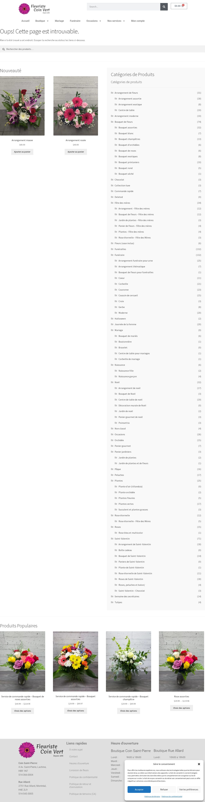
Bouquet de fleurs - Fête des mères (136, 214)
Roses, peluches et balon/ (132, 584)
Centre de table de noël (130, 399)
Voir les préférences (188, 789)
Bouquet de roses (127, 150)
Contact (73, 756)
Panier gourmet (123, 445)
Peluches (119, 474)
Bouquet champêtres (129, 138)
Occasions (92, 20)
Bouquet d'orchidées (129, 144)
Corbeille (123, 283)
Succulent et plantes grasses (133, 509)
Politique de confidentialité (172, 796)
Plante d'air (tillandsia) (130, 486)
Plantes (119, 480)
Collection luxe (122, 185)
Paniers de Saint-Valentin (132, 561)
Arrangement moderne (126, 115)
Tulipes (118, 602)
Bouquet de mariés (128, 335)
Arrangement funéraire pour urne (136, 260)
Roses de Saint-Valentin (131, 578)
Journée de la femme (125, 324)
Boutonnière (125, 341)
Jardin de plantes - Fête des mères (136, 220)
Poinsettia (124, 422)
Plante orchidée (127, 492)
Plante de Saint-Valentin (131, 567)
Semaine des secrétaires (127, 596)
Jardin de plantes (127, 457)
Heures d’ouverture (79, 763)
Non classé (120, 428)
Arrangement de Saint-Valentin (135, 544)
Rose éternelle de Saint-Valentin (135, 573)
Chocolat (119, 179)
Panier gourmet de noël (131, 416)
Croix (121, 301)
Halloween (120, 318)
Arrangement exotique (130, 104)
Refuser (164, 789)
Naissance (120, 364)
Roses (118, 526)
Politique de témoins (152, 796)
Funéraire (75, 20)
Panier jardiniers (123, 451)
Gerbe (122, 307)
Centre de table (126, 110)
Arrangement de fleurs (126, 92)
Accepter (139, 789)
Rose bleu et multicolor (131, 532)
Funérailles (120, 249)
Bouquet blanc (126, 133)
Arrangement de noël (129, 388)
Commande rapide (124, 191)
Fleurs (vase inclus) (124, 243)
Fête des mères (122, 202)
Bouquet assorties (128, 127)
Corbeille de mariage (129, 358)
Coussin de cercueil (128, 295)
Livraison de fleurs (79, 770)
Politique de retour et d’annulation (80, 786)
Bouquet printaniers (129, 162)
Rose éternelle (122, 515)
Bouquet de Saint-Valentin (132, 555)
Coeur (122, 277)
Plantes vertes (126, 503)
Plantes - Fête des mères (131, 231)
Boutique (40, 20)
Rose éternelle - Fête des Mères (135, 237)
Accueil (25, 20)
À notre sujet (76, 749)
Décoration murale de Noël (132, 405)
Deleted (119, 196)
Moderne (123, 312)
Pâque (118, 469)
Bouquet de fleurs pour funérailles (136, 272)
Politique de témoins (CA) (82, 794)
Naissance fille (126, 370)
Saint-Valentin (122, 538)
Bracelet (123, 347)
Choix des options (22, 710)
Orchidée (119, 440)
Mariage (59, 20)
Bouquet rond (126, 168)
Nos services (114, 20)
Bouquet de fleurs (124, 121)
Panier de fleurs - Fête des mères (135, 225)
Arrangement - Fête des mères (134, 208)
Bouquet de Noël (127, 393)
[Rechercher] (164, 6)
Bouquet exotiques (128, 156)
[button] (198, 764)
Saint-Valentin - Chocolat (132, 590)
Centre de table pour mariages (134, 353)
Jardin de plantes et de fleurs (133, 463)
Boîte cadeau (125, 550)
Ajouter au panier (22, 151)
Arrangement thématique (132, 266)
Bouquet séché (126, 173)
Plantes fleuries (127, 497)
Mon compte (138, 20)
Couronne (124, 289)
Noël (117, 382)
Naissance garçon (128, 376)
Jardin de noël (126, 411)
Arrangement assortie (130, 98)
